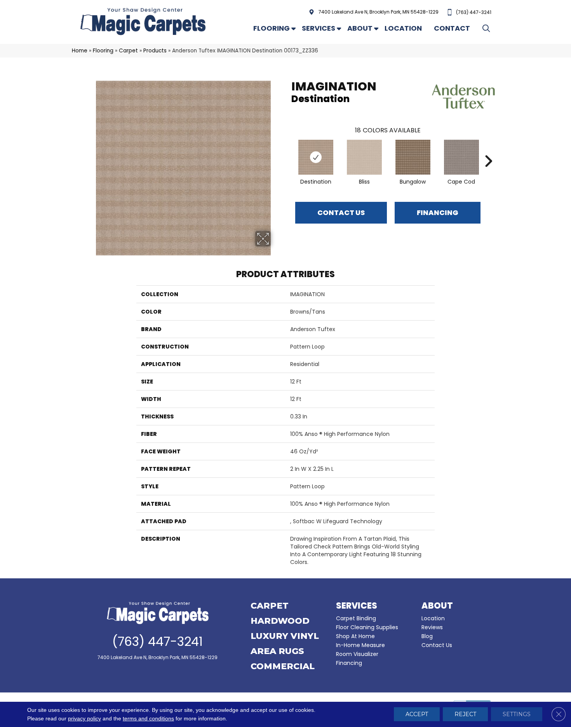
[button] (487, 28)
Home (79, 50)
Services (318, 28)
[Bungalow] (412, 157)
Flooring (271, 28)
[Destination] (315, 157)
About (360, 28)
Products (155, 50)
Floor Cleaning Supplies (367, 627)
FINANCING (437, 212)
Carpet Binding (356, 618)
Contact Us (341, 212)
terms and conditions (148, 719)
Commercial (283, 666)
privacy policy (84, 719)
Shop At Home (355, 636)
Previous (287, 149)
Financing (349, 663)
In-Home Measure (360, 645)
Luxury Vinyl (285, 636)
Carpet (128, 50)
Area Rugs (277, 651)
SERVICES (356, 606)
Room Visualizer (357, 654)
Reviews (432, 627)
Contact (452, 28)
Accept (417, 714)
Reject (465, 714)
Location (403, 28)
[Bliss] (364, 157)
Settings (517, 714)
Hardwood (280, 621)
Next (488, 149)
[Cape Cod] (461, 157)
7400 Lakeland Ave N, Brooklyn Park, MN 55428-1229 (379, 12)
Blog (427, 636)
